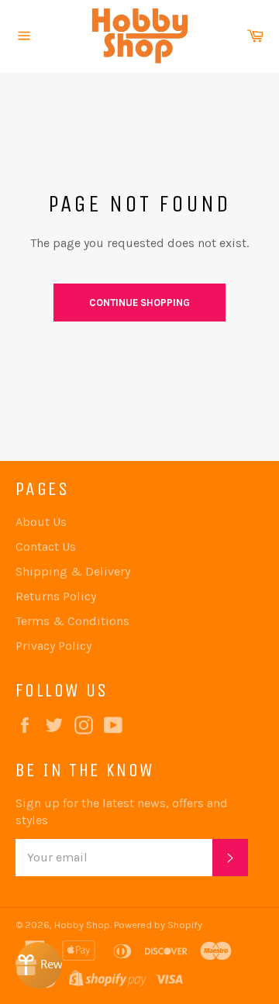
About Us (41, 521)
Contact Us (46, 546)
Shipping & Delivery (73, 571)
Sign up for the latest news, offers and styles (122, 811)
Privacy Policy (53, 645)
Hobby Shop (82, 924)
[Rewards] (39, 965)
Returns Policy (56, 596)
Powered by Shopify (158, 924)
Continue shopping (139, 302)
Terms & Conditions (72, 621)
